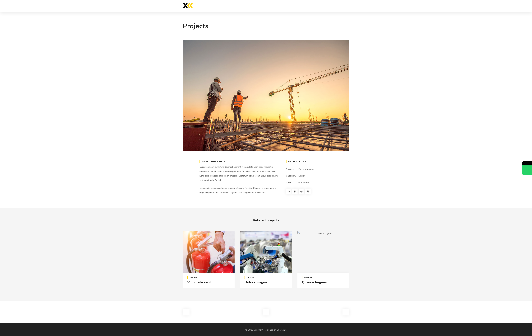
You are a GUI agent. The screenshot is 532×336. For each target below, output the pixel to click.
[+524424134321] (527, 170)
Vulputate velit (199, 282)
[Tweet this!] (295, 191)
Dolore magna (256, 282)
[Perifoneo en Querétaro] (188, 6)
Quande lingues (314, 282)
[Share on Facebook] (288, 191)
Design (301, 175)
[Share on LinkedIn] (308, 191)
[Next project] (345, 312)
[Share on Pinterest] (301, 191)
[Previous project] (186, 312)
